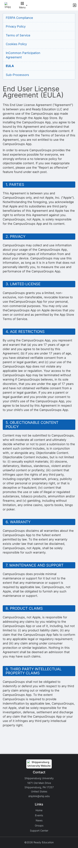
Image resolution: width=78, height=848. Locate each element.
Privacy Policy (16, 26)
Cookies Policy (16, 44)
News (39, 820)
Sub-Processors (17, 75)
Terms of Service (18, 35)
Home (39, 810)
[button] (8, 5)
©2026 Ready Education (39, 842)
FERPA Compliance (19, 18)
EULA (10, 66)
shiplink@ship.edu (39, 796)
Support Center (39, 830)
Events (39, 815)
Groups (39, 825)
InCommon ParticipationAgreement (23, 55)
